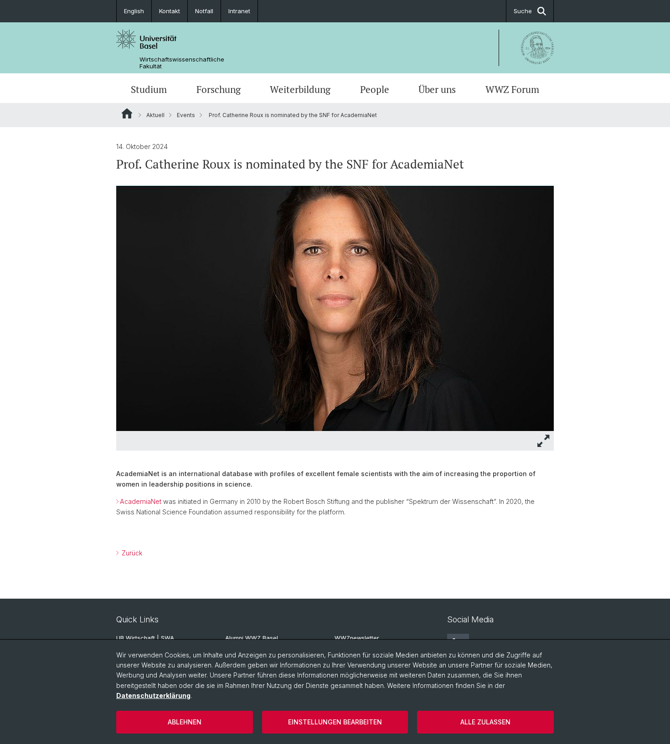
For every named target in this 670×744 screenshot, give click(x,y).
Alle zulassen (485, 722)
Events (186, 115)
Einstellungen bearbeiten (335, 722)
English (134, 11)
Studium (149, 89)
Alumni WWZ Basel (251, 638)
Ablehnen (184, 722)
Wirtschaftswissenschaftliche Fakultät (181, 63)
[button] (543, 441)
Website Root (127, 113)
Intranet (239, 11)
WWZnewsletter (357, 638)
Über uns (437, 89)
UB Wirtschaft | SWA (145, 638)
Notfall (204, 11)
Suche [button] (523, 11)
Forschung (218, 89)
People (374, 89)
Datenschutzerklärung (153, 695)
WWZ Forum (512, 89)
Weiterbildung (300, 89)
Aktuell (155, 115)
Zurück (131, 553)
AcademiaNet (140, 501)
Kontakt (169, 11)
